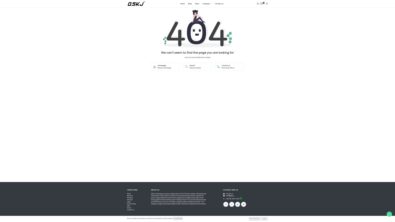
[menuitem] (182, 4)
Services (130, 200)
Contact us (130, 210)
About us (130, 196)
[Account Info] (267, 4)
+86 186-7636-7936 (232, 199)
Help (128, 206)
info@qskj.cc (230, 196)
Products (130, 198)
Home (129, 194)
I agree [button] (264, 219)
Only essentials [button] (254, 219)
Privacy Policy (131, 204)
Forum (129, 208)
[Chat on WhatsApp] (389, 214)
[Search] (258, 4)
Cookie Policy (178, 218)
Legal (129, 202)
